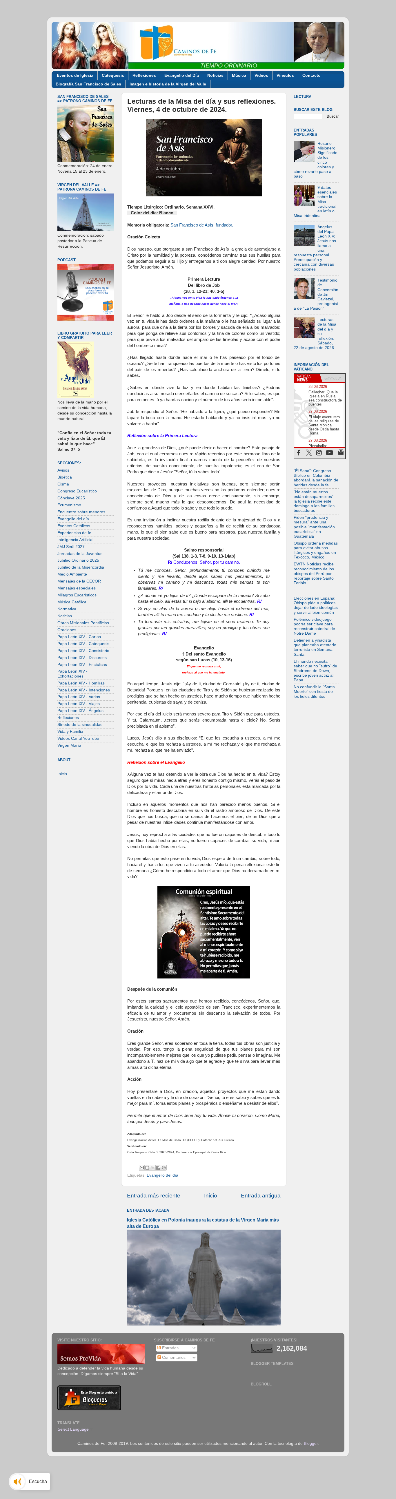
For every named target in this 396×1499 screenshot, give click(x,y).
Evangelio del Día (181, 75)
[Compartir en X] (153, 1168)
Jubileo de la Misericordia (80, 567)
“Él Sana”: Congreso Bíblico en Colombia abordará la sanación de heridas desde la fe (316, 478)
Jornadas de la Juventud (80, 554)
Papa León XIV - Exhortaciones (72, 673)
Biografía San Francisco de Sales (88, 84)
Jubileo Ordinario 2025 (78, 560)
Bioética (64, 477)
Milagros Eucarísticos (77, 595)
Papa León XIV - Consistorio (83, 651)
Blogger (311, 1443)
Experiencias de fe (74, 533)
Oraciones (66, 630)
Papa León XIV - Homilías (81, 683)
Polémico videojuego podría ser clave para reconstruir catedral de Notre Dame (314, 626)
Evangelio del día (162, 1175)
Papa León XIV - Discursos (82, 658)
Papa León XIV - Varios (78, 697)
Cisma (63, 484)
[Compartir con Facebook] (158, 1168)
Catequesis (113, 75)
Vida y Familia (70, 731)
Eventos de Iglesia (75, 75)
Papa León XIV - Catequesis (83, 644)
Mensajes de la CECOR (79, 581)
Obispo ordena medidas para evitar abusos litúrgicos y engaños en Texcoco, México (316, 550)
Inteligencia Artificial (75, 540)
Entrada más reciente (153, 1196)
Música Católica (71, 602)
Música (239, 75)
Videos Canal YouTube (78, 738)
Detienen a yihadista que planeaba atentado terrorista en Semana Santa (315, 647)
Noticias (215, 75)
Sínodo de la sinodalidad (80, 724)
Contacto (311, 75)
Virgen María (69, 745)
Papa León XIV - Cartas (79, 637)
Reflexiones (144, 75)
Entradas (170, 1348)
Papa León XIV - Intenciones (83, 690)
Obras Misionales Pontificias (83, 623)
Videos (261, 75)
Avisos (63, 470)
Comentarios (173, 1357)
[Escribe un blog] (147, 1168)
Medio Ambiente (72, 574)
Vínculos (285, 75)
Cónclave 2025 (71, 498)
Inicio (210, 1196)
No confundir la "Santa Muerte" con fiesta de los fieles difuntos (314, 691)
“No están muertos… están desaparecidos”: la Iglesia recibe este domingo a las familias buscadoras (314, 501)
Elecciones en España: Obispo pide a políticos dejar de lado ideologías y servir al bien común (316, 605)
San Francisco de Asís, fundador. (201, 225)
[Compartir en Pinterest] (164, 1168)
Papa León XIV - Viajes (78, 704)
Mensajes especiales (76, 588)
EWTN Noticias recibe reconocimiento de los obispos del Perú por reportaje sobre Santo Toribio (314, 573)
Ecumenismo (69, 505)
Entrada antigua (261, 1196)
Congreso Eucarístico (77, 491)
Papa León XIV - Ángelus (80, 711)
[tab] (307, 378)
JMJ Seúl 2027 (71, 547)
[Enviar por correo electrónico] (142, 1168)
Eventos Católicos (73, 526)
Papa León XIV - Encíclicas (82, 664)
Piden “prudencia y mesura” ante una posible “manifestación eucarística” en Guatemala (314, 526)
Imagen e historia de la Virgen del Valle (168, 84)
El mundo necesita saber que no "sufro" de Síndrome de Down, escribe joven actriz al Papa (315, 670)
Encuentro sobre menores (81, 512)
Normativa (66, 609)
